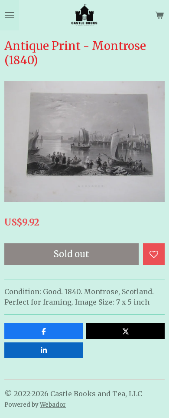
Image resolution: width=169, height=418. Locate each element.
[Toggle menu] (9, 15)
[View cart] (159, 15)
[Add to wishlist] (154, 254)
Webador (53, 404)
